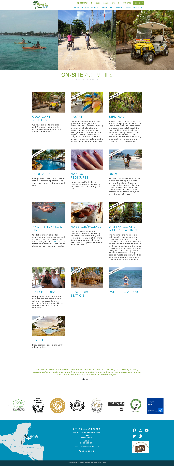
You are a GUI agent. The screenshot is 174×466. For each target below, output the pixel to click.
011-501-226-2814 (86, 443)
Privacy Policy (102, 462)
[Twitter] (134, 436)
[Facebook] (134, 430)
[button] (8, 406)
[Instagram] (140, 430)
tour (54, 241)
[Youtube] (146, 430)
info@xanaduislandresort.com (87, 446)
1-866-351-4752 (86, 437)
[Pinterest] (140, 436)
